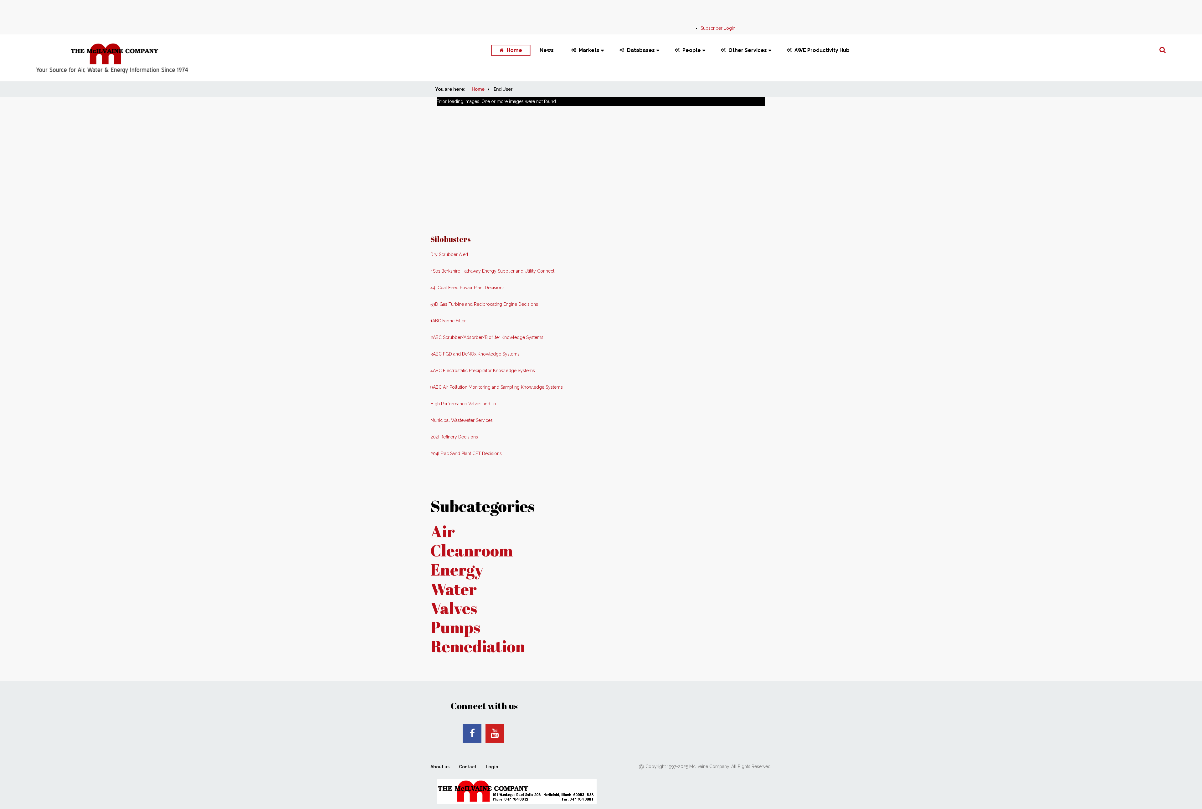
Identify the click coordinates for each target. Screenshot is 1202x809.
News (547, 50)
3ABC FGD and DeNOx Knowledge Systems (475, 353)
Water (453, 589)
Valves (453, 608)
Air (442, 531)
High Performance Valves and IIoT (464, 403)
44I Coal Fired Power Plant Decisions (467, 287)
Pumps (455, 627)
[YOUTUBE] (494, 733)
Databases (641, 50)
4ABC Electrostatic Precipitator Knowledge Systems (482, 370)
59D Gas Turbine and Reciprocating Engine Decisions (484, 304)
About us (439, 766)
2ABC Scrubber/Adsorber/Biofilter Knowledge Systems (486, 337)
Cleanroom (471, 550)
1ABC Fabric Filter (448, 320)
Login (492, 766)
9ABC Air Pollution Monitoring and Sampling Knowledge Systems (496, 387)
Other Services (747, 50)
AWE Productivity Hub (822, 50)
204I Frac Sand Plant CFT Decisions (466, 453)
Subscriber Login (718, 28)
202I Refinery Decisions (454, 436)
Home (514, 50)
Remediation (477, 646)
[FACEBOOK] (472, 733)
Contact (467, 766)
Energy (456, 569)
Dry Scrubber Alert (449, 254)
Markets (589, 50)
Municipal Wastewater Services (461, 420)
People (691, 50)
